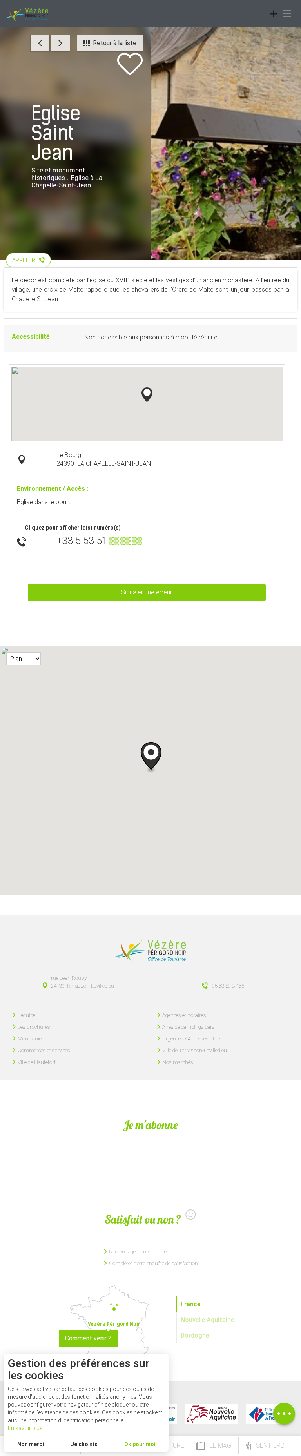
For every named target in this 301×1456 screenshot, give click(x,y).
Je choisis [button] (84, 1444)
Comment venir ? (88, 1338)
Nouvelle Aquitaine (207, 1319)
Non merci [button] (30, 1444)
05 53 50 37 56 (228, 985)
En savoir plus (25, 1428)
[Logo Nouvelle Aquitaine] (211, 1414)
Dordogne (195, 1335)
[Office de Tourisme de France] (264, 1414)
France (190, 1304)
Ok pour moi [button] (140, 1444)
